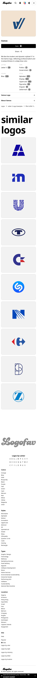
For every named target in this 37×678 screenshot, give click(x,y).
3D (2, 527)
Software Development (8, 568)
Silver (3, 504)
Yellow (3, 500)
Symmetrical (5, 529)
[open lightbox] (18, 23)
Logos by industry (6, 652)
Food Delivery (5, 563)
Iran (2, 606)
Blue (2, 475)
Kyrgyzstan (4, 627)
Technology (4, 556)
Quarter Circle (5, 538)
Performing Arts (6, 579)
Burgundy (4, 480)
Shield (3, 532)
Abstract (3, 525)
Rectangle (4, 545)
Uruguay (4, 613)
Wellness (4, 559)
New (2, 636)
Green (3, 489)
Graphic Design (6, 554)
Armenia (4, 597)
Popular (3, 640)
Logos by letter (6, 656)
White (3, 498)
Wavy (2, 534)
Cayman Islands (6, 624)
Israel (3, 604)
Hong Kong (4, 599)
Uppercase (4, 523)
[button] (25, 3)
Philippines (4, 618)
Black (2, 482)
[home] (7, 3)
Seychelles (4, 602)
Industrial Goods (6, 577)
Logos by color (5, 645)
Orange (3, 473)
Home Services (5, 572)
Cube (2, 541)
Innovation (4, 520)
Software (4, 581)
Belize (3, 609)
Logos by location (6, 659)
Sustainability (5, 584)
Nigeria (3, 595)
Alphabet (4, 516)
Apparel (3, 566)
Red (2, 495)
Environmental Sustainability (10, 575)
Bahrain (3, 611)
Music (3, 570)
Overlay (3, 543)
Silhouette (4, 536)
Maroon (3, 493)
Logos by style (5, 649)
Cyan (2, 491)
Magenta (4, 502)
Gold (2, 477)
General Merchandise (8, 586)
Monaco (3, 622)
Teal (2, 486)
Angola (3, 615)
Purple (3, 484)
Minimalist (4, 513)
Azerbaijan (4, 620)
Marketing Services (7, 561)
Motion (3, 518)
